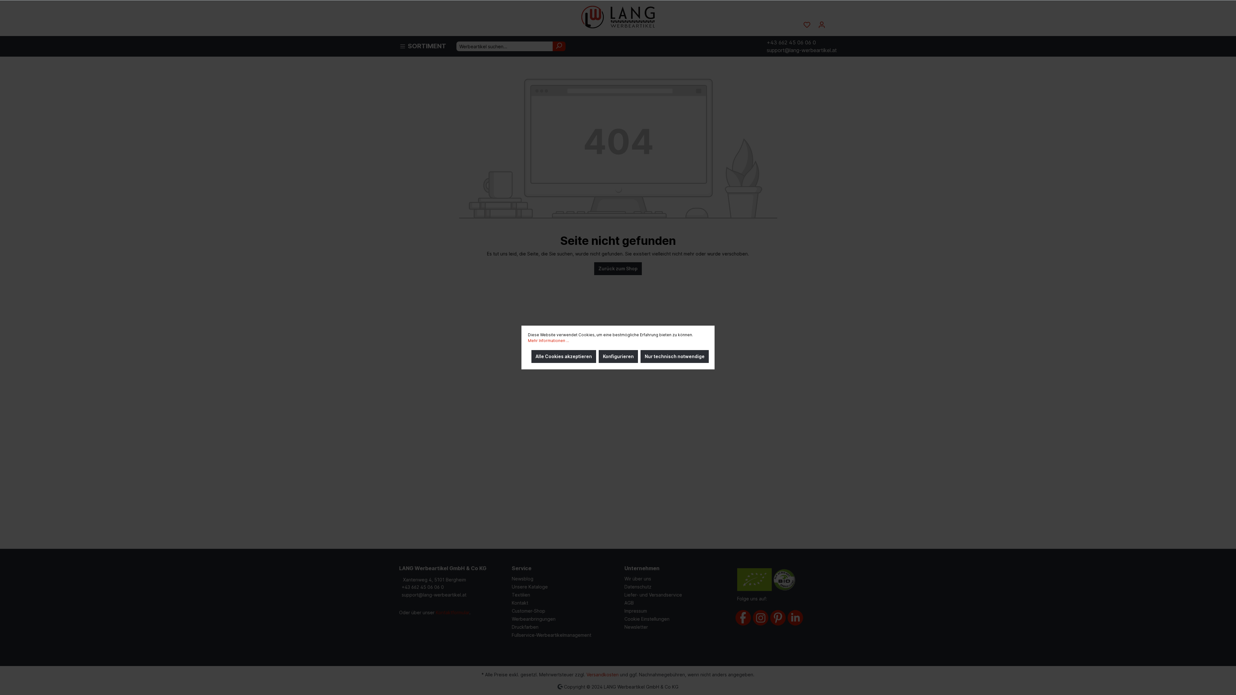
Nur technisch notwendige (675, 356)
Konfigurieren (618, 356)
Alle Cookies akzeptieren (564, 356)
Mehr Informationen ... (548, 340)
